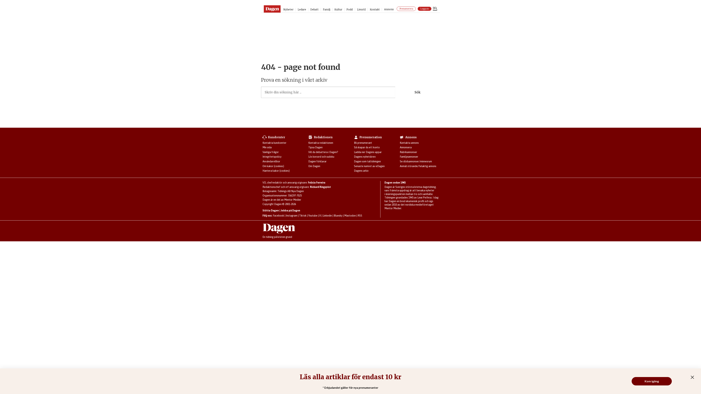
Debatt (314, 9)
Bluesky (338, 215)
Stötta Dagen (271, 210)
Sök (417, 92)
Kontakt (375, 9)
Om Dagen (314, 166)
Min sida (267, 147)
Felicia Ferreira (316, 182)
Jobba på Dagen (290, 210)
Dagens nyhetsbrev (365, 156)
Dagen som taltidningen (367, 161)
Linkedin (327, 215)
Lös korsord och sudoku (321, 156)
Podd (349, 9)
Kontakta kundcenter (274, 142)
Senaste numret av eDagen (369, 166)
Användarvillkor (271, 161)
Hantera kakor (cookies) (276, 170)
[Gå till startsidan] (272, 9)
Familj (326, 9)
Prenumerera (406, 8)
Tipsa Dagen (315, 147)
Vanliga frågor (271, 152)
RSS (360, 215)
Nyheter (288, 9)
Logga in (424, 8)
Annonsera (406, 147)
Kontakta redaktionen (320, 142)
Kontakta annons (409, 142)
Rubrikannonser (408, 152)
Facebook (278, 215)
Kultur (338, 9)
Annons (389, 9)
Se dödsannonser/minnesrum (416, 161)
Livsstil (361, 9)
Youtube (312, 215)
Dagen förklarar (317, 161)
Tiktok (303, 215)
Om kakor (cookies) (273, 166)
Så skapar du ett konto (367, 147)
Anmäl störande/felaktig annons (418, 166)
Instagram (291, 215)
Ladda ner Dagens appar (368, 152)
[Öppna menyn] (435, 9)
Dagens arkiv (361, 170)
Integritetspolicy (272, 156)
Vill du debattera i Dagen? (323, 152)
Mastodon (350, 215)
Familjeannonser (409, 156)
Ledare (302, 9)
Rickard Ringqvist (320, 187)
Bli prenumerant (363, 142)
